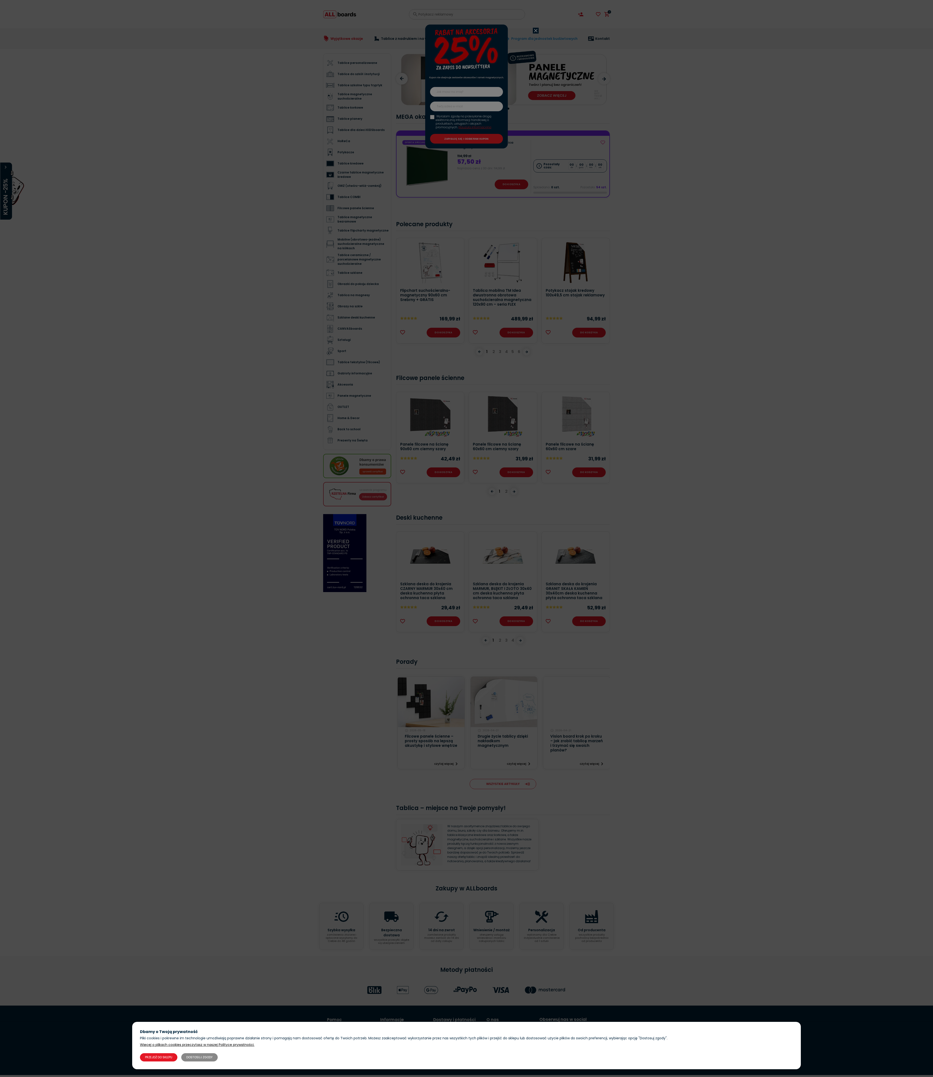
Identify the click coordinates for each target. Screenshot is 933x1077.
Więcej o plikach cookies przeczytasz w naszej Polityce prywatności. (197, 1044)
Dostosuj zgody (199, 1057)
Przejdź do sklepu (158, 1057)
